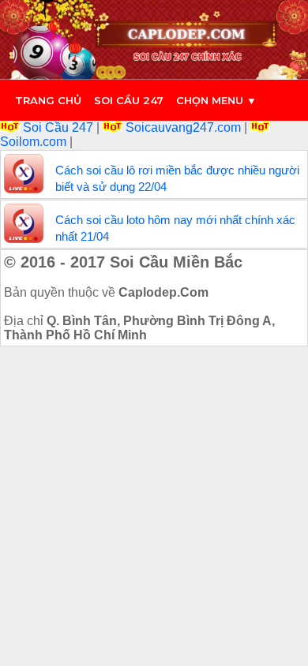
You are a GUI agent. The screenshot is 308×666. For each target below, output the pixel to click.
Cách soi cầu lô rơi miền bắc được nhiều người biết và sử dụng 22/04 (177, 178)
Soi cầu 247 (128, 100)
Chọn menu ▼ (216, 100)
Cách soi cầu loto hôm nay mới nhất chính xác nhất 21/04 (175, 228)
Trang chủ (48, 100)
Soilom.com (34, 141)
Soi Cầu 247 (58, 127)
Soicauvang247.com (183, 127)
